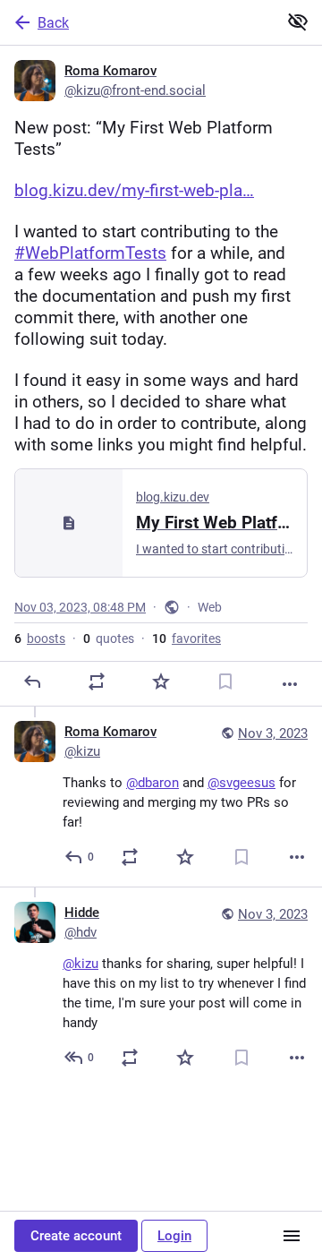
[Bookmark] (225, 681)
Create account (76, 1236)
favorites (186, 638)
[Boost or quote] (96, 681)
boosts (39, 638)
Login (174, 1236)
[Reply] (32, 681)
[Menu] (291, 1236)
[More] (290, 684)
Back (53, 22)
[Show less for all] (298, 21)
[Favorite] (161, 681)
